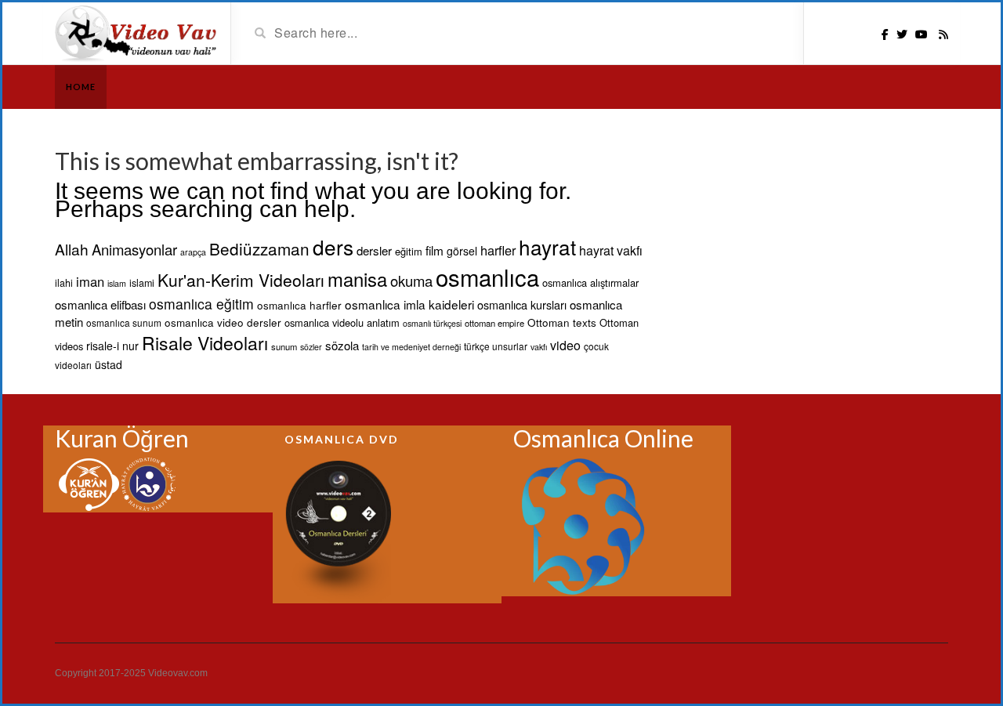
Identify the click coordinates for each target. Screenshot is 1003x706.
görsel (462, 251)
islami (141, 283)
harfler (498, 250)
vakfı (538, 347)
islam (116, 283)
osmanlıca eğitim (201, 303)
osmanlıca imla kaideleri (409, 304)
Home (81, 86)
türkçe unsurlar (495, 346)
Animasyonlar (134, 249)
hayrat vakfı (611, 250)
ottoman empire (494, 323)
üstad (108, 364)
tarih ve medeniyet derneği (411, 347)
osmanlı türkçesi (432, 323)
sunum (284, 346)
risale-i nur (112, 345)
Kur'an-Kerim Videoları (241, 279)
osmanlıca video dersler (223, 322)
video (565, 345)
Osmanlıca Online (603, 438)
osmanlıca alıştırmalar (590, 282)
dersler (374, 250)
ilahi (64, 283)
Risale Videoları (205, 343)
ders (333, 246)
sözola (342, 345)
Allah (72, 248)
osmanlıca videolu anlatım (342, 322)
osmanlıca (487, 276)
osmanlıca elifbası (100, 304)
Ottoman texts (561, 322)
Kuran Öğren (122, 438)
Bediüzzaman (259, 248)
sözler (311, 347)
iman (90, 281)
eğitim (408, 251)
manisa (357, 279)
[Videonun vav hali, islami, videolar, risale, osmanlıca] (137, 32)
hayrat (547, 246)
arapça (193, 252)
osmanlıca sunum (123, 322)
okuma (411, 280)
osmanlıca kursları (522, 304)
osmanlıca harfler (299, 305)
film (434, 250)
